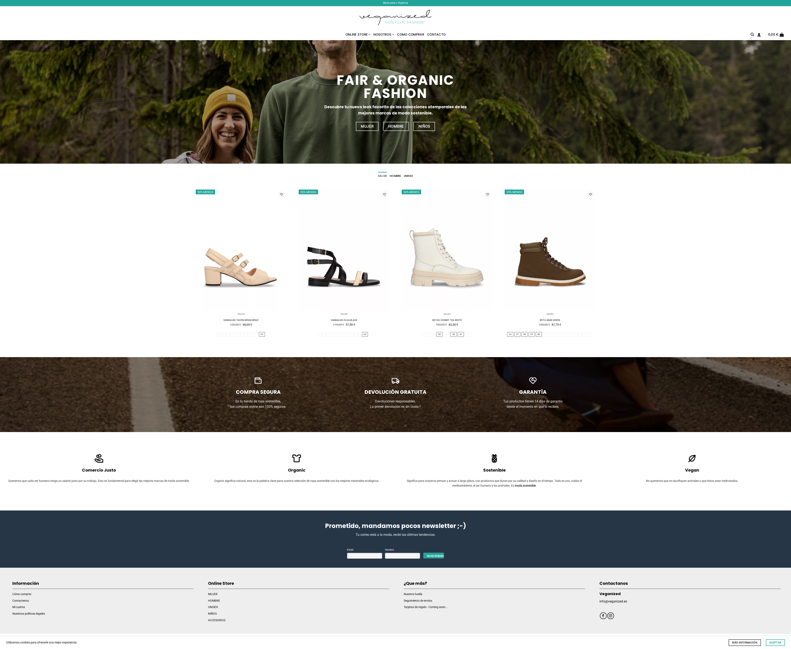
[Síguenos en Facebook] (603, 615)
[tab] (382, 176)
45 (574, 334)
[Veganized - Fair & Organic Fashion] (395, 18)
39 (240, 334)
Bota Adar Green (550, 320)
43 (560, 334)
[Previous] (192, 270)
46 (581, 334)
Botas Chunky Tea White (447, 320)
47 (588, 334)
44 (567, 334)
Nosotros (382, 34)
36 (219, 334)
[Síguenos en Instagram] (610, 615)
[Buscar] (752, 34)
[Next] (599, 270)
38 (233, 334)
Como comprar (410, 34)
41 (255, 334)
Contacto (436, 34)
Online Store (356, 34)
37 (226, 334)
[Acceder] (759, 34)
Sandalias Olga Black (344, 320)
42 (262, 334)
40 (247, 334)
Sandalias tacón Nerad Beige (241, 320)
